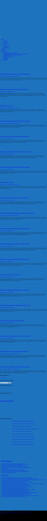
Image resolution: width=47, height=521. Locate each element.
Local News (5, 40)
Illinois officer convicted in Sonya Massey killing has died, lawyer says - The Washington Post (17, 477)
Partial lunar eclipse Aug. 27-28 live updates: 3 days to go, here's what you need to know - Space (17, 486)
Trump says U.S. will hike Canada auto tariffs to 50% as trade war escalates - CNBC (15, 480)
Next (5, 377)
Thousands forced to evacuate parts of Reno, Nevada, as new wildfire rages (14, 470)
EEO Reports (6, 58)
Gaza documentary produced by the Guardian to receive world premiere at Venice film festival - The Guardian (19, 478)
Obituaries (3, 50)
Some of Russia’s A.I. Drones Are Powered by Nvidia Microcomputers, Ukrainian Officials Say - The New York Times (21, 495)
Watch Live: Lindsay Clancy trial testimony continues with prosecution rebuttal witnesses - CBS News (18, 489)
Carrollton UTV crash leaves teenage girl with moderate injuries (14, 136)
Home (3, 38)
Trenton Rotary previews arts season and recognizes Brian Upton (14, 197)
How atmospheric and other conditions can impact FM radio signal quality (16, 53)
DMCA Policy (6, 57)
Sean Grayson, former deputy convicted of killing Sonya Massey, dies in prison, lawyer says (16, 467)
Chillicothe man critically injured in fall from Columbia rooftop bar (15, 121)
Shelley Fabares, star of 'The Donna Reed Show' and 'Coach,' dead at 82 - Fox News (15, 488)
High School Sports (7, 45)
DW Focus (24, 512)
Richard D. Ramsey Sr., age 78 (7, 182)
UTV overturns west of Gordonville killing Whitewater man (22, 441)
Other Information (5, 51)
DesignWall (29, 512)
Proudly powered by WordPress (5, 513)
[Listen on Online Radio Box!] (6, 390)
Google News (5, 475)
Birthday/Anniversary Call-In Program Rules (11, 52)
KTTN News (17, 76)
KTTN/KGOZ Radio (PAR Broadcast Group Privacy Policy (13, 54)
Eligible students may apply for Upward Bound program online (14, 89)
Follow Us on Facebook (6, 401)
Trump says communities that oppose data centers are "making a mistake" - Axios (15, 484)
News (3, 39)
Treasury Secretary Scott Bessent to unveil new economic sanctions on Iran (14, 463)
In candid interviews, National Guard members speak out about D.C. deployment (15, 466)
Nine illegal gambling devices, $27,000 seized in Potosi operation (14, 243)
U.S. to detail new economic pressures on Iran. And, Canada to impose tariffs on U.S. (15, 464)
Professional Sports (7, 47)
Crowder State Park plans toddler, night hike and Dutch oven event (15, 366)
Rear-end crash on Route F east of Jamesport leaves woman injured (15, 305)
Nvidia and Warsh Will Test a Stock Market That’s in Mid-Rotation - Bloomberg (15, 490)
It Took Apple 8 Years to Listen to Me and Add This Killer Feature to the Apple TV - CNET (16, 491)
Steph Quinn (17, 215)
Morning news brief (5, 468)
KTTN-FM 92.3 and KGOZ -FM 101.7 (13, 512)
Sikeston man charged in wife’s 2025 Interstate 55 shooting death (14, 259)
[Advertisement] (23, 18)
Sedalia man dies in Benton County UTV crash (10, 274)
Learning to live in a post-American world (8, 472)
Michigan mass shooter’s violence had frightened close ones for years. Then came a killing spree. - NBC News (19, 492)
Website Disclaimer (7, 55)
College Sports (6, 46)
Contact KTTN (4, 49)
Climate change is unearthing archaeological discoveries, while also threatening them (16, 471)
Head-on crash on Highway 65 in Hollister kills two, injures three (14, 289)
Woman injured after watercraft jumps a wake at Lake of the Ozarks (15, 336)
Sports (3, 44)
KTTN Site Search (5, 59)
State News (5, 41)
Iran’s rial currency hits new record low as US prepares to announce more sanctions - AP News (17, 481)
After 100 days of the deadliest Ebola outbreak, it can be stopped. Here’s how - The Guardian (17, 493)
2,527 (3, 377)
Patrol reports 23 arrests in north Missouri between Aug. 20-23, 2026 (15, 151)
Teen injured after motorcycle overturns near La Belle (12, 320)
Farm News (5, 43)
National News (6, 42)
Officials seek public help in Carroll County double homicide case (15, 73)
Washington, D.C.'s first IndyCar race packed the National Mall (12, 465)
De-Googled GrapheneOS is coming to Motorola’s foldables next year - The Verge (15, 494)
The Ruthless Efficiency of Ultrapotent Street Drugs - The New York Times (14, 487)
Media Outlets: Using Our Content (9, 56)
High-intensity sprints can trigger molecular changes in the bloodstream (13, 469)
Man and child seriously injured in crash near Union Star (21, 431)
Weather (3, 48)
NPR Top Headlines (6, 461)
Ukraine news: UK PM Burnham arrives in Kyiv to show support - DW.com (14, 496)
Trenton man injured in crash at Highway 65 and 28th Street (22, 426)
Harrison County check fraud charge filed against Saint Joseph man (15, 167)
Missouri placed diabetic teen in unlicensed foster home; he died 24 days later (17, 213)
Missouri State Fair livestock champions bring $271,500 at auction (15, 228)
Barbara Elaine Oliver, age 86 (6, 105)
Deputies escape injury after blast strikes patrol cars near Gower (14, 351)
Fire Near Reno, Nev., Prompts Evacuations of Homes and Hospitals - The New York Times (16, 485)
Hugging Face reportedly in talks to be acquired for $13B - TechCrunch (13, 482)
